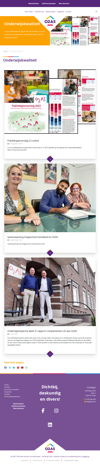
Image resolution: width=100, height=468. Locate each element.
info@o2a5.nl (91, 402)
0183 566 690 (91, 399)
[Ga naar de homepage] (50, 442)
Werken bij (39, 12)
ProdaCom (85, 456)
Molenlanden (34, 3)
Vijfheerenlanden (49, 3)
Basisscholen (50, 12)
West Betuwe (64, 3)
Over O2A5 (28, 12)
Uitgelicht (60, 12)
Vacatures (8, 392)
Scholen (7, 387)
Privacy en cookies (53, 460)
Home (5, 51)
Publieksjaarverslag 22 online (23, 140)
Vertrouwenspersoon (12, 396)
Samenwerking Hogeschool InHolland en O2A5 (32, 237)
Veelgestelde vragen (71, 460)
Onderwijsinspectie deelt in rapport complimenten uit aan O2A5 (42, 331)
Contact (68, 12)
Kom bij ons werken (11, 389)
